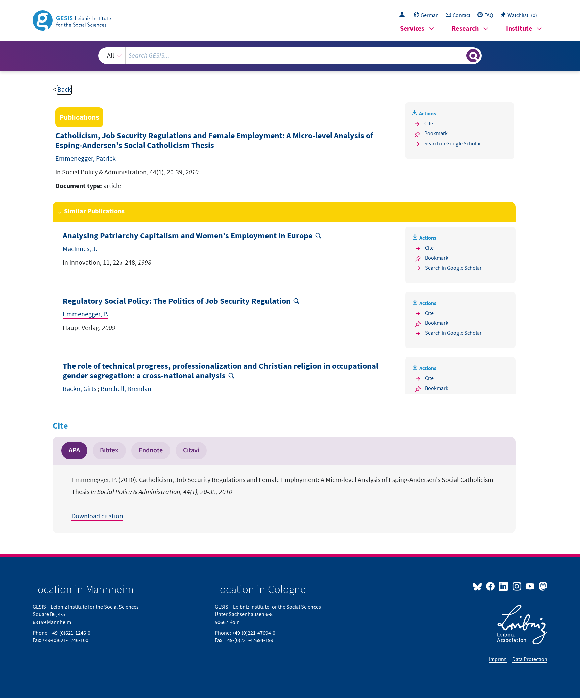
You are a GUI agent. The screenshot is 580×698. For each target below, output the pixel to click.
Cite (428, 123)
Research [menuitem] (465, 28)
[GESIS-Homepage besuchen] (72, 19)
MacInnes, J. (80, 249)
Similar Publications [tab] (94, 211)
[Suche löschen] (460, 55)
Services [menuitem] (412, 28)
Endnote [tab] (151, 450)
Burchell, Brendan (126, 389)
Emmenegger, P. (85, 314)
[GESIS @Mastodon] (542, 586)
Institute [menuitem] (519, 28)
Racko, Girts (79, 389)
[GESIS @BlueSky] (478, 586)
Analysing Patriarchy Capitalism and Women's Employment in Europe (187, 236)
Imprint (498, 659)
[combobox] (290, 56)
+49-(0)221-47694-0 (253, 633)
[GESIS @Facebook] (490, 586)
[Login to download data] (403, 15)
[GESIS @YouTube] (530, 586)
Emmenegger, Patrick (85, 158)
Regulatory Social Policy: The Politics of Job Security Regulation (177, 301)
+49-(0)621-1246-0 (70, 633)
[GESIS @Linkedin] (504, 586)
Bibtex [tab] (109, 450)
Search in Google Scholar (452, 143)
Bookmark (436, 133)
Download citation (97, 516)
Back (64, 89)
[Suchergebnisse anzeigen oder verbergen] (473, 55)
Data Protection (529, 659)
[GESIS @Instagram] (517, 586)
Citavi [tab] (191, 450)
